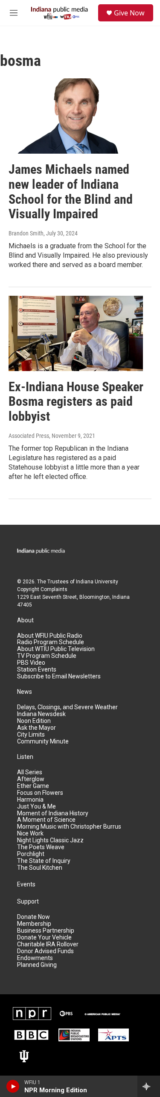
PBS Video (31, 663)
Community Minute (43, 741)
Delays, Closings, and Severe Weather (67, 707)
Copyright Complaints (42, 589)
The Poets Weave (40, 847)
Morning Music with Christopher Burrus (69, 826)
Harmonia (30, 800)
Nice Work (30, 833)
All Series (29, 772)
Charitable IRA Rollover (48, 944)
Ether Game (33, 786)
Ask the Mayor (36, 728)
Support (28, 901)
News (24, 692)
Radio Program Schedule (50, 642)
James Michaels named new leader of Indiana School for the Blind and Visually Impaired (71, 191)
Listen (25, 757)
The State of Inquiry (43, 861)
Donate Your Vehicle (44, 937)
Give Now (129, 13)
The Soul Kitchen (39, 868)
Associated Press (29, 435)
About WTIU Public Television (56, 649)
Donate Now (33, 917)
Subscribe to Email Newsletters (59, 676)
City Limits (31, 734)
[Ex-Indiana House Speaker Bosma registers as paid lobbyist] (76, 333)
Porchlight (30, 854)
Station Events (36, 669)
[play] (13, 1086)
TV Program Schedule (46, 656)
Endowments (35, 958)
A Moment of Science (46, 820)
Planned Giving (37, 965)
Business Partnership (45, 931)
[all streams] (148, 1086)
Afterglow (30, 779)
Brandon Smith (26, 233)
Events (26, 884)
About (25, 620)
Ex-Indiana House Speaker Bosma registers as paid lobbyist (76, 401)
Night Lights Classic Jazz (50, 840)
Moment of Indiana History (52, 813)
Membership (34, 924)
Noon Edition (34, 721)
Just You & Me (36, 806)
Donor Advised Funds (45, 951)
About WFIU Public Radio (49, 636)
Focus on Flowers (40, 793)
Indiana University (97, 582)
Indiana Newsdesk (41, 714)
